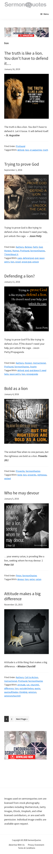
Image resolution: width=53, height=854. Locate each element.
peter (32, 579)
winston (32, 692)
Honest (7, 250)
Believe (28, 246)
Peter (18, 575)
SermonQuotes (37, 250)
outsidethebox (27, 688)
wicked (7, 478)
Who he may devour (21, 493)
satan (38, 579)
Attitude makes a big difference (22, 596)
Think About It (11, 254)
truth (45, 149)
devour (20, 579)
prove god (26, 261)
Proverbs (20, 471)
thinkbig (23, 692)
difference (9, 688)
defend (20, 149)
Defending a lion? (19, 276)
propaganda (32, 374)
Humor (15, 250)
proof (18, 261)
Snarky (33, 366)
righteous (42, 474)
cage (19, 258)
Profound (20, 146)
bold (19, 474)
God (41, 246)
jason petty (15, 374)
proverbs (32, 474)
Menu (46, 14)
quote (37, 688)
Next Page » (22, 719)
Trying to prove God (21, 164)
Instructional (39, 362)
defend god (28, 258)
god (36, 258)
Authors (20, 246)
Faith (35, 246)
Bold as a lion (16, 388)
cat (28, 684)
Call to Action (31, 677)
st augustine (36, 149)
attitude (21, 684)
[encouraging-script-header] (26, 29)
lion (27, 149)
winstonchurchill (12, 695)
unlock (35, 261)
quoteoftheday (11, 692)
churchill (35, 684)
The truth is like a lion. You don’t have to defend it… (26, 58)
